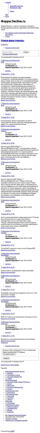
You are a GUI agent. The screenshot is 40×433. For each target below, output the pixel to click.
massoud (4, 324)
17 (15, 327)
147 (16, 66)
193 (16, 134)
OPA (2, 62)
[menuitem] (16, 6)
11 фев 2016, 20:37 (7, 313)
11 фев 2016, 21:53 (7, 336)
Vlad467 (4, 233)
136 (16, 109)
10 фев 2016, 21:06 (7, 214)
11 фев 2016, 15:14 (7, 290)
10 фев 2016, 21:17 (7, 245)
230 (16, 236)
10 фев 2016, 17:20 (7, 74)
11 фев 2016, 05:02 (7, 267)
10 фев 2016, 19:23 (7, 117)
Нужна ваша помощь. (12, 40)
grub (2, 105)
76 (15, 259)
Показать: (6, 350)
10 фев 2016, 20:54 (7, 176)
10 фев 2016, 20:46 (7, 143)
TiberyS (3, 131)
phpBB (12, 431)
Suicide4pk (5, 255)
